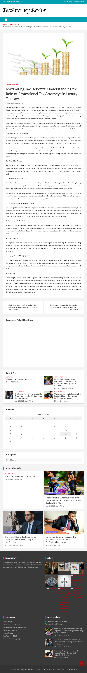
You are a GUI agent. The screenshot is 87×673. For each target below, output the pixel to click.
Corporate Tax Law (60, 377)
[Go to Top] (82, 663)
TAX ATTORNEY (27, 669)
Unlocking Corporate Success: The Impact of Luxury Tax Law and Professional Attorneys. (67, 396)
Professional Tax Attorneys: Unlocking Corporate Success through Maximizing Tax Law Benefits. (63, 500)
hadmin (21, 103)
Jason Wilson (68, 388)
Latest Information (13, 468)
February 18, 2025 (11, 382)
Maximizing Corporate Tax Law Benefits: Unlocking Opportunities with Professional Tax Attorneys (23, 307)
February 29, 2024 (12, 103)
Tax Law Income (79, 2)
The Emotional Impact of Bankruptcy (19, 379)
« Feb (6, 446)
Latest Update (53, 617)
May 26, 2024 (58, 388)
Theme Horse (47, 669)
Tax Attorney (19, 392)
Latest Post (11, 373)
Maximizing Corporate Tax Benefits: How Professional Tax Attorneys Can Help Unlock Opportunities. (63, 307)
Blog (70, 2)
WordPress (73, 669)
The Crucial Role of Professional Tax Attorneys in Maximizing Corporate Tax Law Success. (28, 396)
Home (64, 2)
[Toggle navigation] (6, 19)
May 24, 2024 (19, 401)
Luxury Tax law (12, 85)
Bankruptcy (9, 377)
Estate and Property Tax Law (13, 627)
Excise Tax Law (8, 630)
